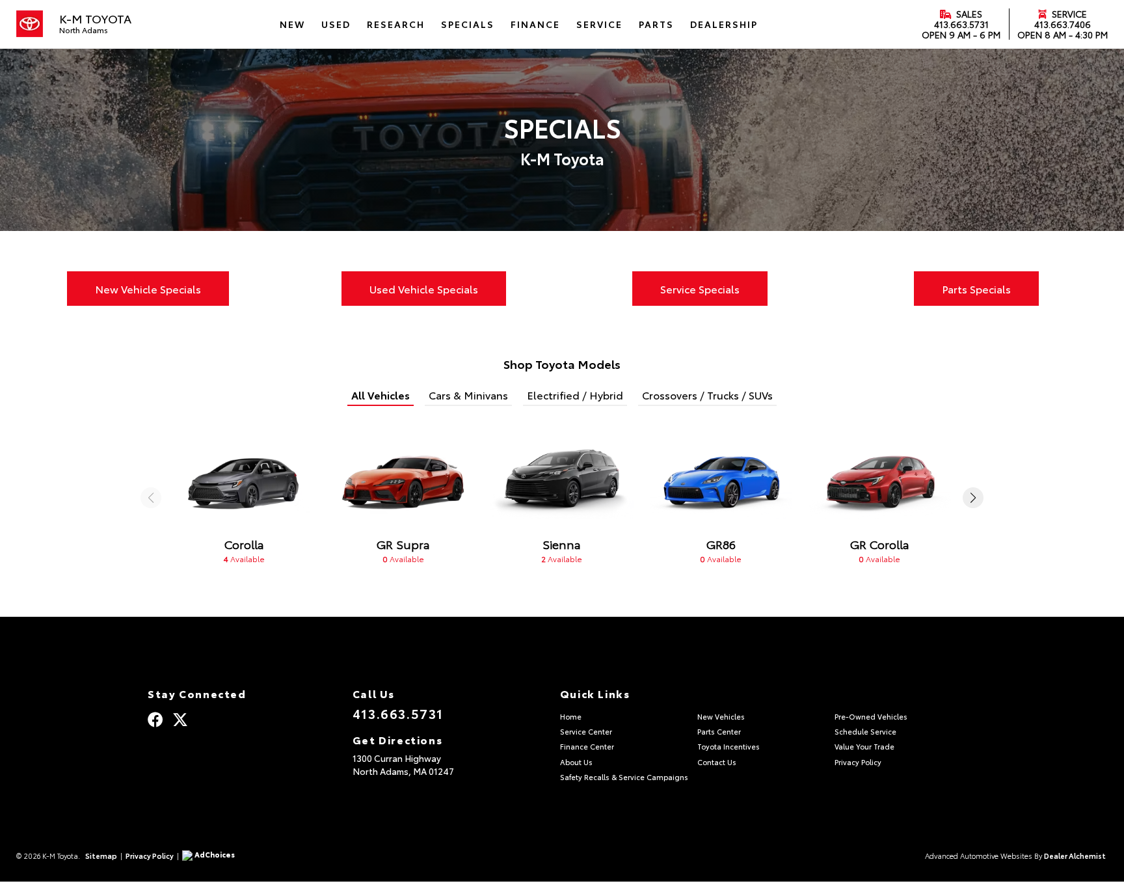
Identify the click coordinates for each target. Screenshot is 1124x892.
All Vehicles (380, 394)
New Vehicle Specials (148, 288)
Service (1068, 13)
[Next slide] (973, 497)
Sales (968, 13)
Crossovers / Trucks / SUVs (707, 394)
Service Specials (700, 288)
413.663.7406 (1062, 24)
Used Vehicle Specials (423, 288)
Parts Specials (976, 288)
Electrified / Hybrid (575, 394)
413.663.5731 (961, 24)
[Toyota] (29, 24)
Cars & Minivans (468, 394)
